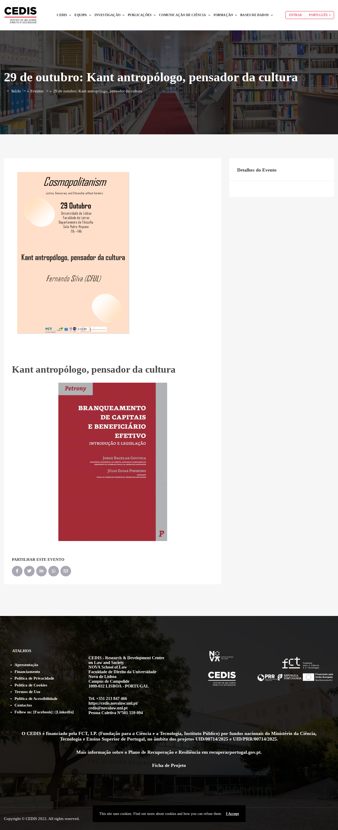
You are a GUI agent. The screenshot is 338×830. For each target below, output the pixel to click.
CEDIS (62, 15)
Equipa (80, 15)
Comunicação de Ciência (182, 15)
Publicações (140, 15)
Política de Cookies (31, 685)
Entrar (295, 15)
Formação (223, 15)
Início (16, 91)
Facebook (43, 712)
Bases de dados (254, 15)
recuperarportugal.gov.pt (235, 752)
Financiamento (27, 672)
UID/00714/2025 (211, 739)
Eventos (37, 91)
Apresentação (26, 665)
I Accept (232, 814)
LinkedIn (64, 712)
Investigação (107, 15)
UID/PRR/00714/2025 (255, 739)
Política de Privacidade (34, 678)
